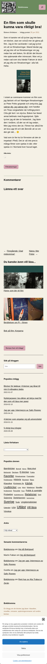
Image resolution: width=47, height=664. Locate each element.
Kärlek (29, 483)
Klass (32, 480)
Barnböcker (9, 468)
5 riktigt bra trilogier (12, 428)
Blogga (24, 469)
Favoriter (9, 476)
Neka (23, 648)
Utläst (21, 507)
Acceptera (24, 642)
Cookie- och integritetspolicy (22, 661)
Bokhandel (7, 472)
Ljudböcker (10, 487)
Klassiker (8, 483)
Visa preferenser (23, 655)
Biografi (18, 469)
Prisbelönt (8, 494)
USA (14, 507)
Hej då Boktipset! (26, 549)
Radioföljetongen (19, 494)
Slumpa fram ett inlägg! (14, 348)
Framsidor (30, 476)
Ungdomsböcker (29, 502)
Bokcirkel (31, 468)
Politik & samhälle (34, 490)
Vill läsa (32, 507)
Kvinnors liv (18, 483)
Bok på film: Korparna (13, 331)
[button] (43, 619)
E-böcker (24, 472)
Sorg (39, 495)
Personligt (16, 491)
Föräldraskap (8, 480)
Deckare (15, 472)
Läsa (19, 487)
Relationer (31, 494)
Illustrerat (25, 480)
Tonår (17, 502)
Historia (17, 479)
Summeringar (30, 498)
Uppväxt (7, 508)
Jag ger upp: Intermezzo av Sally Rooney (22, 410)
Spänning (8, 498)
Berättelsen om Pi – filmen (15, 322)
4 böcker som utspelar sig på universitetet (23, 419)
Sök (39, 366)
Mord (24, 487)
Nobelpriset (31, 487)
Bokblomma (23, 7)
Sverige (9, 501)
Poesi (23, 491)
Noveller (39, 487)
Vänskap (7, 511)
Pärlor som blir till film (14, 291)
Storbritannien (19, 498)
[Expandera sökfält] (42, 7)
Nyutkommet (8, 491)
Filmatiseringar (11, 167)
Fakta (32, 472)
